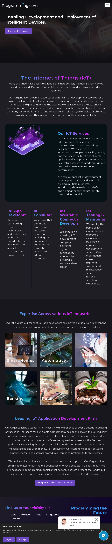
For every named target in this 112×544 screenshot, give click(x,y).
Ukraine (15, 518)
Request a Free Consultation (55, 482)
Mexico (25, 514)
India (38, 514)
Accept (23, 539)
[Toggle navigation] (107, 5)
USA (13, 514)
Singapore (53, 514)
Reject (9, 539)
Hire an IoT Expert (18, 31)
